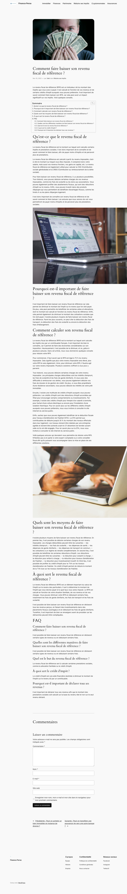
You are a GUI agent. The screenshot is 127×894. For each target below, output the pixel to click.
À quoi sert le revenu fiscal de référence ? (49, 116)
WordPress (21, 883)
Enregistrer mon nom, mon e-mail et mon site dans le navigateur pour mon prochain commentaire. (62, 799)
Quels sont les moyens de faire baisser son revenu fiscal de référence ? (61, 114)
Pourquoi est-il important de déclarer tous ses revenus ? (56, 130)
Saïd (48, 78)
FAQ (35, 119)
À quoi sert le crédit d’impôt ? (47, 128)
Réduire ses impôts (60, 78)
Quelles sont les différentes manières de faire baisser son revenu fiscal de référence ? (66, 123)
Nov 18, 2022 (37, 78)
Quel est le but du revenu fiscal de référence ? (53, 125)
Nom (35, 769)
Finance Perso (24, 3)
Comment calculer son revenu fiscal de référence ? (53, 111)
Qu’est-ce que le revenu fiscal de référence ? (50, 106)
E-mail (36, 779)
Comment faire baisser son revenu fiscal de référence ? (55, 121)
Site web (36, 788)
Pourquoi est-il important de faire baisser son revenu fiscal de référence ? (62, 109)
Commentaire (39, 746)
